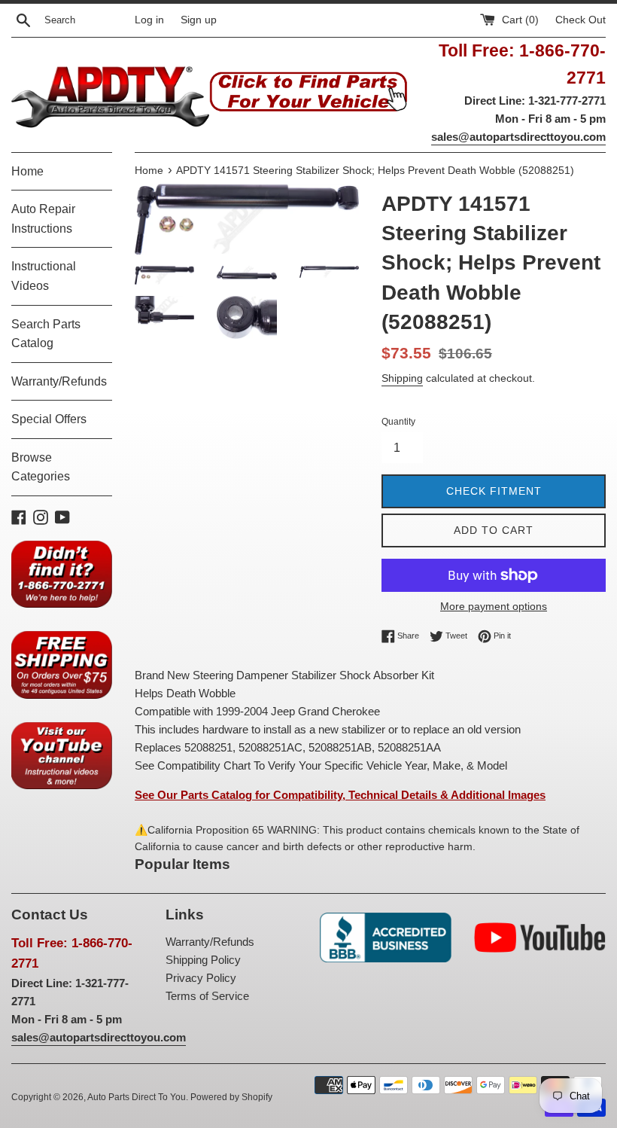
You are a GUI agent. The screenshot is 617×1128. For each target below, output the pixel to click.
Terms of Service (207, 995)
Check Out (580, 20)
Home (27, 171)
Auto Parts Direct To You (136, 1097)
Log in (149, 20)
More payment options (493, 606)
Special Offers (49, 419)
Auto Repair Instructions (43, 219)
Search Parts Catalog (46, 334)
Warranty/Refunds (59, 381)
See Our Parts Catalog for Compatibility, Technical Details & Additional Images (340, 794)
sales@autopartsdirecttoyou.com (518, 136)
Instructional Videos (43, 276)
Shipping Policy (203, 959)
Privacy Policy (201, 977)
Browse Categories (40, 467)
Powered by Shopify (231, 1097)
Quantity (398, 421)
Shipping (402, 378)
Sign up (199, 20)
